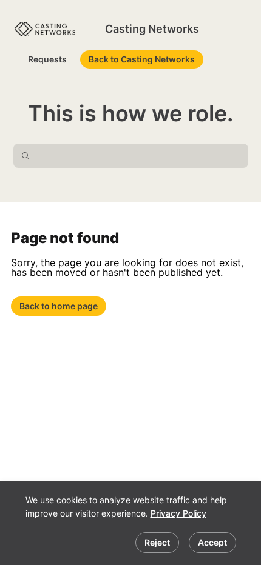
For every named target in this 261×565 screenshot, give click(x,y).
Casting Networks (152, 28)
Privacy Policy (178, 513)
